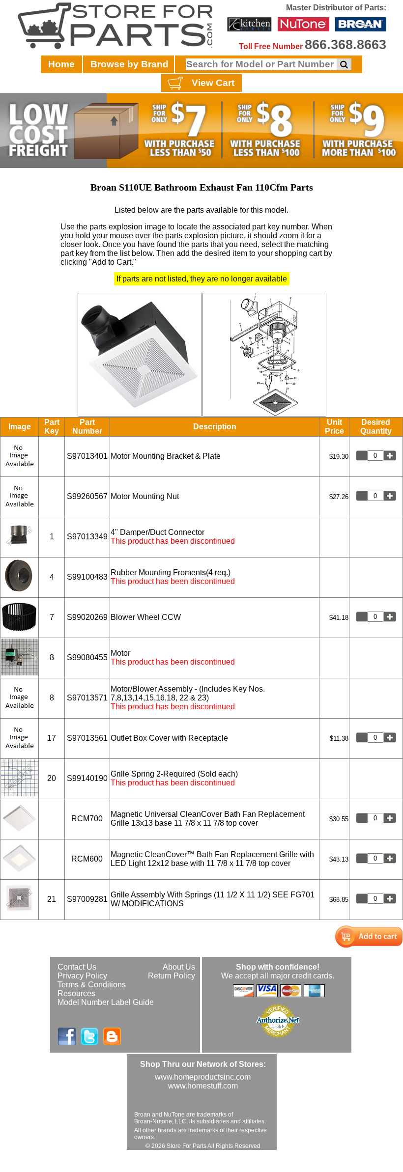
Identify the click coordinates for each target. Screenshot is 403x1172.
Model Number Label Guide (106, 1002)
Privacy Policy (82, 976)
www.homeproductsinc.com (203, 1077)
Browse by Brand (129, 64)
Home (61, 64)
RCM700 (87, 818)
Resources (76, 993)
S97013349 (87, 536)
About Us (179, 967)
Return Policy (171, 976)
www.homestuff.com (203, 1086)
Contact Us (77, 967)
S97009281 (87, 899)
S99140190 (87, 778)
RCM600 (87, 859)
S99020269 (87, 617)
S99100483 (87, 577)
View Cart (213, 83)
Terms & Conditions (92, 984)
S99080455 (87, 657)
